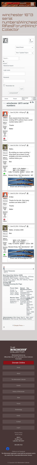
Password (6, 77)
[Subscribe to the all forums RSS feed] (4, 269)
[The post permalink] (25, 112)
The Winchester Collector (19, 379)
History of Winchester (18, 391)
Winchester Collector (23, 462)
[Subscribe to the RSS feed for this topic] (33, 102)
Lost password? (13, 93)
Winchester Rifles (25, 98)
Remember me (10, 86)
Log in (18, 427)
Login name (6, 70)
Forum (15, 98)
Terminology (18, 409)
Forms (18, 415)
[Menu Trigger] (32, 4)
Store (18, 397)
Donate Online (18, 363)
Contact (18, 421)
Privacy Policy (18, 432)
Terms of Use (18, 434)
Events (18, 385)
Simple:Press (18, 325)
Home (6, 98)
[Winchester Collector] (18, 4)
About (18, 373)
